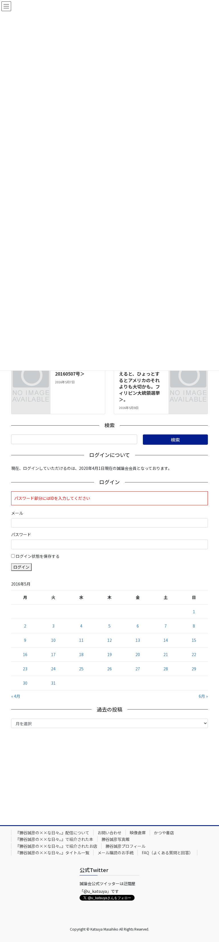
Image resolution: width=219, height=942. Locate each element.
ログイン (21, 567)
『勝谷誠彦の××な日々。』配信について (52, 832)
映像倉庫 (138, 832)
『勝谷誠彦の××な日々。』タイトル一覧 (52, 852)
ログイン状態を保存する (38, 556)
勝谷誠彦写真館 (115, 839)
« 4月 (15, 696)
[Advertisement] (109, 775)
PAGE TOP (208, 908)
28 (165, 669)
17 (53, 654)
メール (17, 513)
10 (53, 640)
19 (109, 654)
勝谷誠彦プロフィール (125, 846)
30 (25, 683)
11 (81, 640)
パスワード (21, 534)
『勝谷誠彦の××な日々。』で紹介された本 (54, 839)
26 (109, 669)
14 (165, 640)
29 (194, 669)
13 (137, 640)
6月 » (203, 696)
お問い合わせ (109, 832)
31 (53, 683)
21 (165, 654)
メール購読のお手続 (115, 852)
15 (194, 640)
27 (137, 669)
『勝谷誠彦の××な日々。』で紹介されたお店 (56, 846)
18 (81, 654)
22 (194, 654)
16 (25, 654)
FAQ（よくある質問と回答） (167, 852)
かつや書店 (164, 832)
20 (137, 654)
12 (109, 640)
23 (25, 669)
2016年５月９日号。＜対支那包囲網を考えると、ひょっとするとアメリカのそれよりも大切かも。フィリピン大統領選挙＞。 (140, 379)
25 (81, 669)
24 (53, 669)
